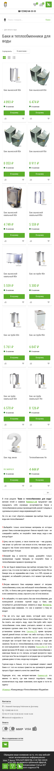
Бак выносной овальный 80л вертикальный (36, 214)
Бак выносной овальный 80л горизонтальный (11, 275)
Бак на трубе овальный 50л (10, 397)
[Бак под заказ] (14, 442)
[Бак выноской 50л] (14, 75)
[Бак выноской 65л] (40, 75)
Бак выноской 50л (12, 90)
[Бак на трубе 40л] (40, 258)
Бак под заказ (10, 457)
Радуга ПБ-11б (41, 647)
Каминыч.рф (31, 502)
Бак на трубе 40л (37, 273)
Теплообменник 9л (38, 457)
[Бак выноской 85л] (14, 136)
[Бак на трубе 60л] (14, 320)
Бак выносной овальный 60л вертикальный (10, 214)
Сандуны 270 (32, 631)
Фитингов (47, 605)
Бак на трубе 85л (37, 335)
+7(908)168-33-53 (28, 11)
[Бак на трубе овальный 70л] (40, 381)
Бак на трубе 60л (11, 335)
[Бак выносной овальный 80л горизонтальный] (14, 258)
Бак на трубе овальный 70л (35, 397)
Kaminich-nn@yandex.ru (13, 718)
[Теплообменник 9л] (40, 442)
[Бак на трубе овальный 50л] (14, 381)
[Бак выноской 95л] (40, 136)
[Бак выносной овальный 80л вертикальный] (40, 197)
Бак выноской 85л (12, 151)
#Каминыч (6, 689)
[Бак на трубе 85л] (40, 320)
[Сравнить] (5, 118)
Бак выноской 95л (37, 151)
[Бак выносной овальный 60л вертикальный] (14, 197)
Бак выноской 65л (37, 90)
